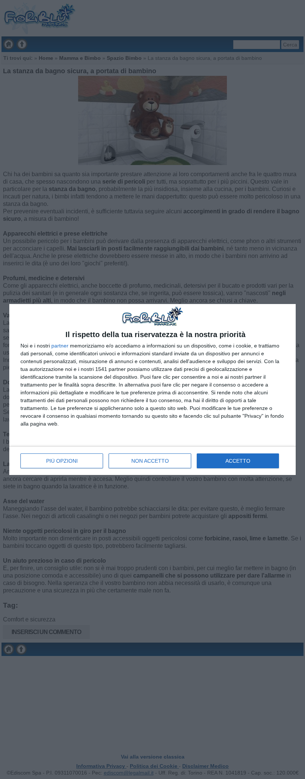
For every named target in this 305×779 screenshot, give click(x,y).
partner (59, 345)
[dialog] (152, 389)
